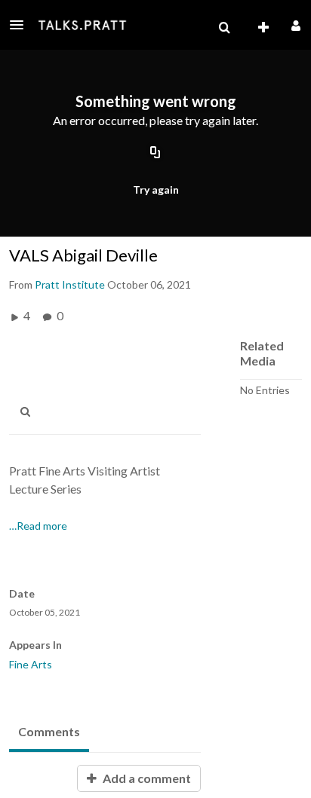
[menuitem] (224, 27)
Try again (156, 189)
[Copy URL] (155, 153)
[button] (21, 24)
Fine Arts (30, 664)
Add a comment (145, 778)
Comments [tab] (49, 731)
